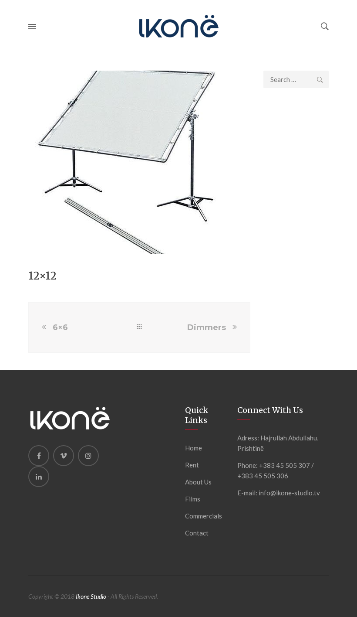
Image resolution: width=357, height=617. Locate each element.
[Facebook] (38, 455)
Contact (197, 533)
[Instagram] (88, 455)
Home (193, 448)
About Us (198, 482)
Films (192, 499)
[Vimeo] (63, 455)
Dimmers (206, 327)
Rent (192, 465)
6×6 (60, 327)
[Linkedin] (38, 476)
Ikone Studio (91, 596)
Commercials (203, 516)
